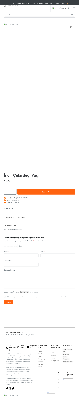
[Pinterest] (9, 208)
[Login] (68, 8)
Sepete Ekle (46, 192)
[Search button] (72, 14)
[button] (55, 8)
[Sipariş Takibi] (18, 347)
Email (42, 251)
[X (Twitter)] (7, 208)
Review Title (8, 261)
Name (6, 251)
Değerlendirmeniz (10, 270)
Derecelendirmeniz (11, 246)
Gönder (8, 302)
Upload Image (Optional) (11, 292)
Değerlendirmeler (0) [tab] (15, 217)
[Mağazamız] (28, 347)
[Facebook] (4, 208)
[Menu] (74, 8)
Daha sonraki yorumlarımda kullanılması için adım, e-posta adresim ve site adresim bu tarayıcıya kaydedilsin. (37, 297)
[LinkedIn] (12, 208)
